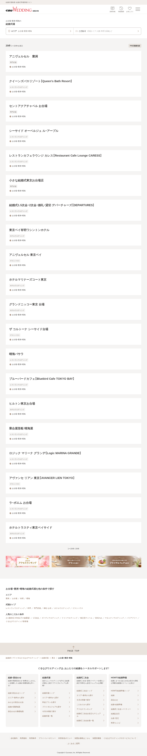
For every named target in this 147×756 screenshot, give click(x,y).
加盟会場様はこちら (82, 738)
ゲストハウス (78, 608)
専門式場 (37, 608)
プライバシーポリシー (47, 738)
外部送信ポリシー (65, 738)
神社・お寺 (47, 608)
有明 (22, 598)
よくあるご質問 (73, 744)
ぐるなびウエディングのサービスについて (120, 738)
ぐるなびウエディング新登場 (17, 621)
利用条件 (32, 738)
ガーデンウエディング (50, 618)
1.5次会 (36, 618)
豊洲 (7, 598)
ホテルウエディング (62, 608)
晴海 (28, 598)
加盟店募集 (96, 738)
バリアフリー (132, 618)
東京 (53, 658)
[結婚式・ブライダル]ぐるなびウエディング (22, 658)
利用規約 (23, 738)
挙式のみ (98, 618)
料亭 (29, 608)
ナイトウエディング (69, 618)
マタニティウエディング (114, 618)
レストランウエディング (15, 608)
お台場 (14, 598)
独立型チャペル (86, 618)
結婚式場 (45, 658)
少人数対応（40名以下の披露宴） (18, 618)
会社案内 (14, 738)
